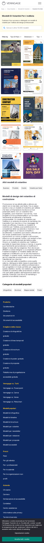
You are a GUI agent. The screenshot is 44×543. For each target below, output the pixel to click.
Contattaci (7, 503)
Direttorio (6, 311)
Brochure (18, 290)
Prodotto (15, 188)
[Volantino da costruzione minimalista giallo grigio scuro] (11, 53)
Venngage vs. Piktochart (12, 402)
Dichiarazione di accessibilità (14, 499)
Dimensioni (28, 37)
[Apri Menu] (39, 3)
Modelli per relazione (11, 436)
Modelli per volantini (11, 427)
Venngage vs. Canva (11, 393)
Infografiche (7, 290)
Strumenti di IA (9, 316)
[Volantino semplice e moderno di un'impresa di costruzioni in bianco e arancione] (11, 138)
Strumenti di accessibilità (12, 320)
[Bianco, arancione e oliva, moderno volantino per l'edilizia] (33, 53)
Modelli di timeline (10, 417)
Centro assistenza (10, 508)
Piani (5, 456)
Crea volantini (11, 9)
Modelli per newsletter (11, 431)
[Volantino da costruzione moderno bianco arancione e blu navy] (11, 166)
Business (6, 188)
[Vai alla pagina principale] (11, 3)
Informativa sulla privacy (12, 513)
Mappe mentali (29, 290)
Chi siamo (7, 490)
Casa (2, 9)
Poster (39, 290)
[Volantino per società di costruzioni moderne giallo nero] (11, 109)
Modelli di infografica (11, 413)
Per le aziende (8, 470)
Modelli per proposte (11, 440)
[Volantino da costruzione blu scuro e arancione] (11, 81)
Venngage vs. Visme (11, 397)
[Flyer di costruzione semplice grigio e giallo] (33, 109)
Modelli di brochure (10, 422)
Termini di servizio (10, 517)
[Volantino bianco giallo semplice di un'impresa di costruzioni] (33, 138)
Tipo (38, 37)
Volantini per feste (36, 188)
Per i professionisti (10, 465)
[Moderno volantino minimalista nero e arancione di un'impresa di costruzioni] (33, 166)
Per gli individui (9, 460)
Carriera (6, 494)
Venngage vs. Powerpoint (13, 388)
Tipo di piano (14, 37)
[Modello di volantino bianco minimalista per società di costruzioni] (33, 81)
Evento (24, 188)
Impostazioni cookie (22, 533)
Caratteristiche (8, 307)
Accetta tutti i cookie (22, 539)
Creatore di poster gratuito (13, 359)
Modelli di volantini (24, 9)
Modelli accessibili (10, 445)
